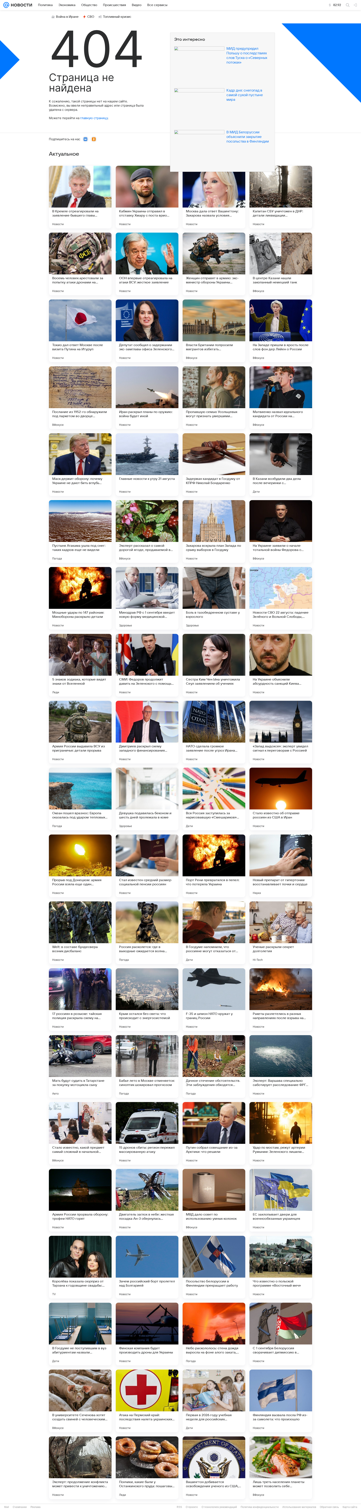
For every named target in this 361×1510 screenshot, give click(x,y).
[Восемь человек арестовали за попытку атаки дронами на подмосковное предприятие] (80, 264)
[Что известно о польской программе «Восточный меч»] (280, 1267)
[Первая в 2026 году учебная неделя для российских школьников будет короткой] (214, 1401)
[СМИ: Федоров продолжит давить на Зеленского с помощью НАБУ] (147, 665)
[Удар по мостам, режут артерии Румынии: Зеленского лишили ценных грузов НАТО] (280, 1133)
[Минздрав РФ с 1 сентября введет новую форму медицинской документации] (147, 598)
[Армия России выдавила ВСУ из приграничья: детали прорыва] (80, 732)
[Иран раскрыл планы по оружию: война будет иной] (147, 397)
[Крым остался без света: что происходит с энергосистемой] (147, 999)
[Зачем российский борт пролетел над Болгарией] (147, 1267)
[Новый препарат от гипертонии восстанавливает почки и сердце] (280, 866)
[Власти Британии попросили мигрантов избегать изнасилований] (214, 330)
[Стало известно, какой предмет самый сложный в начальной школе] (80, 1133)
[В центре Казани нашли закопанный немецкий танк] (280, 264)
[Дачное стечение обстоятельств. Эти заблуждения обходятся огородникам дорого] (214, 1066)
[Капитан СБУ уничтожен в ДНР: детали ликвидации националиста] (280, 197)
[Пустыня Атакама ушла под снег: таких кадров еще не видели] (80, 531)
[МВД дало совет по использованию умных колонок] (214, 1200)
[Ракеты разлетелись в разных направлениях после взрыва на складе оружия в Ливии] (280, 999)
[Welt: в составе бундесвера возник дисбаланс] (80, 932)
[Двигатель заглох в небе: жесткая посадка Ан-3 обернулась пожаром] (147, 1200)
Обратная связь (329, 1507)
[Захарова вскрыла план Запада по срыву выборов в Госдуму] (214, 531)
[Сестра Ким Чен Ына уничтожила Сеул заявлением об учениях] (214, 665)
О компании (20, 1507)
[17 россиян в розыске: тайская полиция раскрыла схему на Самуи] (80, 999)
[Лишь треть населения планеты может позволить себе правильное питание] (280, 1467)
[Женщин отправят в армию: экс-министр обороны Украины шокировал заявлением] (214, 264)
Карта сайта (350, 1507)
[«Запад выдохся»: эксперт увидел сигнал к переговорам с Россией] (280, 732)
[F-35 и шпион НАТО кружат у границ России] (214, 999)
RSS (179, 1507)
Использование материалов (299, 1507)
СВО (90, 16)
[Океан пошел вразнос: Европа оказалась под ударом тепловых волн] (80, 799)
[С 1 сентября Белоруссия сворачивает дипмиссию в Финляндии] (280, 1334)
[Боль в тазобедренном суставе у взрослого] (214, 598)
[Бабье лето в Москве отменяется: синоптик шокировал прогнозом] (147, 1066)
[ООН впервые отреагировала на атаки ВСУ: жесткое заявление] (147, 264)
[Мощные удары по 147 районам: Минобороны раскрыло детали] (80, 598)
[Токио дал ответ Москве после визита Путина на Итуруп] (80, 330)
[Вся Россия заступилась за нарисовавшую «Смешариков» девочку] (214, 799)
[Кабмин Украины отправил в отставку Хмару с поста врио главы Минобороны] (147, 197)
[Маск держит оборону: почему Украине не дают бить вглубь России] (80, 464)
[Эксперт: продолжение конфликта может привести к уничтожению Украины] (80, 1467)
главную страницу (94, 118)
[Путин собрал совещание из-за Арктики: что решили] (214, 1133)
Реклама (36, 1507)
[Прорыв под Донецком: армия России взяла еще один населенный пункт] (80, 866)
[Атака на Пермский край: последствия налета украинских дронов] (147, 1401)
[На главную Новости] (20, 5)
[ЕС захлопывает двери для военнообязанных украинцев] (280, 1200)
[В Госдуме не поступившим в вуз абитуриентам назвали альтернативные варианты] (80, 1334)
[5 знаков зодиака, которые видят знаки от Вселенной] (80, 665)
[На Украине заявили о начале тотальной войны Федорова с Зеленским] (280, 531)
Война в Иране (67, 16)
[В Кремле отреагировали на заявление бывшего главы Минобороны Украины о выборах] (80, 197)
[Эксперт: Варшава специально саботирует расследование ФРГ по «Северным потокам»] (280, 1066)
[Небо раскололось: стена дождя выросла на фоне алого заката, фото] (214, 1334)
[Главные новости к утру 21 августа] (147, 464)
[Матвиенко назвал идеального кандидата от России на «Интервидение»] (280, 397)
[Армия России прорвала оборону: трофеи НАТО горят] (80, 1200)
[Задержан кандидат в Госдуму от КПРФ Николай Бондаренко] (214, 464)
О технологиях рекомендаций (219, 1507)
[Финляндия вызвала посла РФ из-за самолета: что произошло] (280, 1401)
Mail (6, 1507)
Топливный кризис (117, 16)
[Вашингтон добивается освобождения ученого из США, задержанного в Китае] (214, 1467)
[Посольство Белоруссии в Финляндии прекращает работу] (214, 1267)
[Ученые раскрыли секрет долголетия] (280, 932)
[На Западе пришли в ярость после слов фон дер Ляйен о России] (280, 330)
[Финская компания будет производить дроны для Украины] (147, 1334)
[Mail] (6, 5)
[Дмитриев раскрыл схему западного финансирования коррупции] (147, 732)
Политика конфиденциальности (260, 1507)
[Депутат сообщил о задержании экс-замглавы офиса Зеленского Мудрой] (147, 330)
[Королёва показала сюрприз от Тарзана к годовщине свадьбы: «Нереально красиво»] (80, 1267)
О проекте (192, 1507)
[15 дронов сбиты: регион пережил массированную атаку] (147, 1133)
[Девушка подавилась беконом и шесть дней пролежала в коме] (147, 799)
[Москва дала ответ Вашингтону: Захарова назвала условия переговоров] (214, 197)
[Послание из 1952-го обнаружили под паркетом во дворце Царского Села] (80, 397)
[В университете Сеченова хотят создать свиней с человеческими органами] (80, 1401)
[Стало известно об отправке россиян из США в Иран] (280, 799)
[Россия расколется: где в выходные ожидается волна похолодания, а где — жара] (147, 932)
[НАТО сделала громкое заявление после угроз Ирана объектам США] (214, 732)
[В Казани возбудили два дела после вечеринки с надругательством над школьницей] (280, 464)
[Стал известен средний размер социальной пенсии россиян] (147, 866)
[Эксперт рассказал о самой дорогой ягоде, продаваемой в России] (147, 531)
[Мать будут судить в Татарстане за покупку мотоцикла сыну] (80, 1066)
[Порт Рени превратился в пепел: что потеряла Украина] (214, 866)
